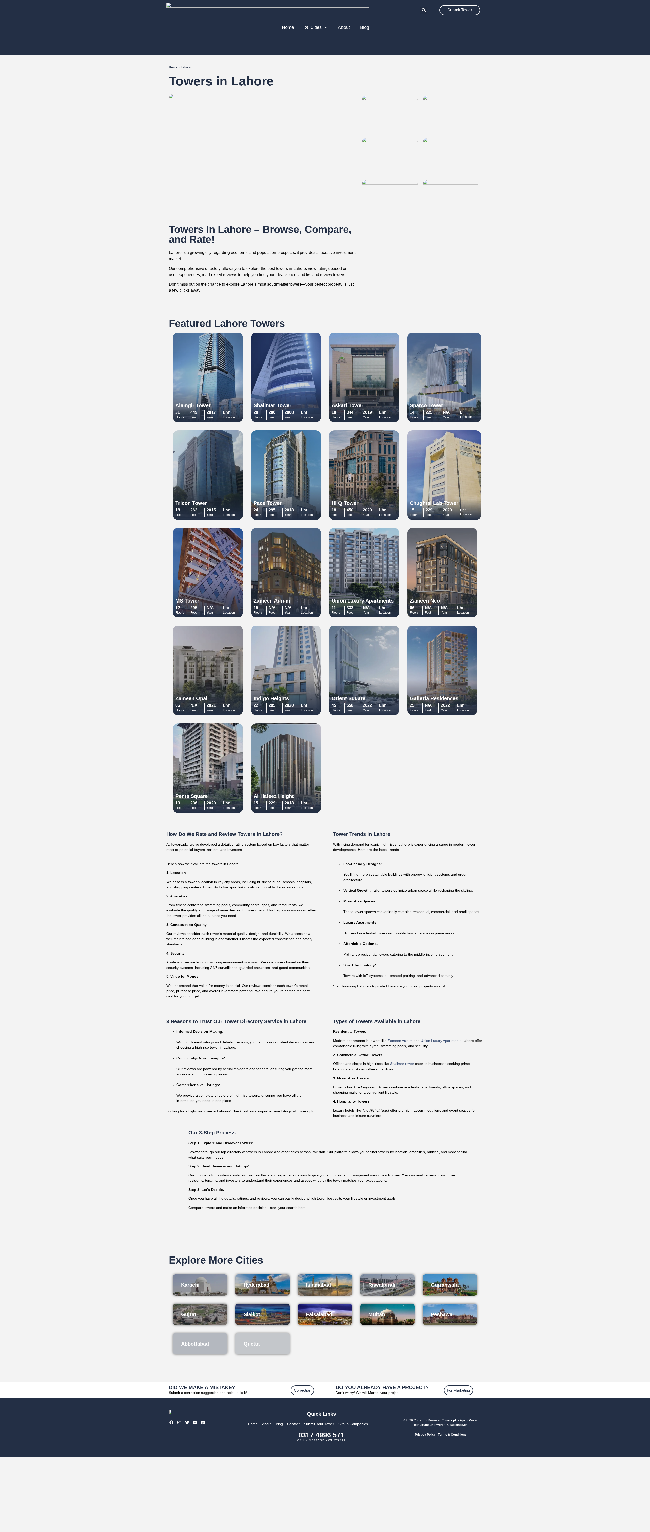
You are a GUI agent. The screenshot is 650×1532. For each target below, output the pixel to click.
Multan (376, 1314)
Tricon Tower (191, 503)
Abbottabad (195, 1344)
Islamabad (318, 1285)
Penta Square (191, 796)
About (344, 27)
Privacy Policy (425, 1434)
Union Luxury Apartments (363, 601)
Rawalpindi (381, 1285)
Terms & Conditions (452, 1434)
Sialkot (251, 1314)
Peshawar (442, 1314)
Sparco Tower (426, 405)
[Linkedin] (203, 1422)
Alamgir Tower (193, 405)
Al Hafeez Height (274, 796)
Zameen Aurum (272, 601)
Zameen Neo (425, 601)
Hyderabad (256, 1285)
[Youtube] (195, 1422)
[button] (423, 10)
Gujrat (188, 1314)
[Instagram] (179, 1422)
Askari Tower (347, 405)
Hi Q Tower (345, 503)
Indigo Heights (271, 698)
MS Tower (187, 601)
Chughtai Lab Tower (434, 503)
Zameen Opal (191, 698)
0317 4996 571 (321, 1435)
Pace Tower (268, 503)
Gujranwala (445, 1285)
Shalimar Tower (272, 405)
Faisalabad (319, 1314)
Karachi (190, 1285)
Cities (316, 27)
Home (288, 27)
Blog (364, 27)
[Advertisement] (325, 1494)
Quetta (251, 1344)
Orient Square (348, 698)
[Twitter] (187, 1422)
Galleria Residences (434, 698)
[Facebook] (171, 1422)
